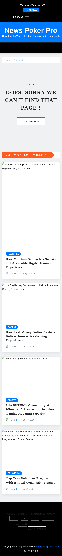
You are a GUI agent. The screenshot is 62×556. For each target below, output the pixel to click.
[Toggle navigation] (31, 48)
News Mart (53, 546)
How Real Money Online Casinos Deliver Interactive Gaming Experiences (30, 336)
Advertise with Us (37, 528)
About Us (24, 513)
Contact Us (13, 513)
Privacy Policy (47, 513)
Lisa (13, 273)
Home (7, 59)
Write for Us (22, 524)
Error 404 (18, 59)
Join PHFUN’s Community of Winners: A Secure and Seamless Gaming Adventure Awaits (30, 409)
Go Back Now (32, 121)
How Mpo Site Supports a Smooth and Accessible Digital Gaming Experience (31, 263)
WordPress (41, 546)
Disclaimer (34, 513)
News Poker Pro (31, 30)
